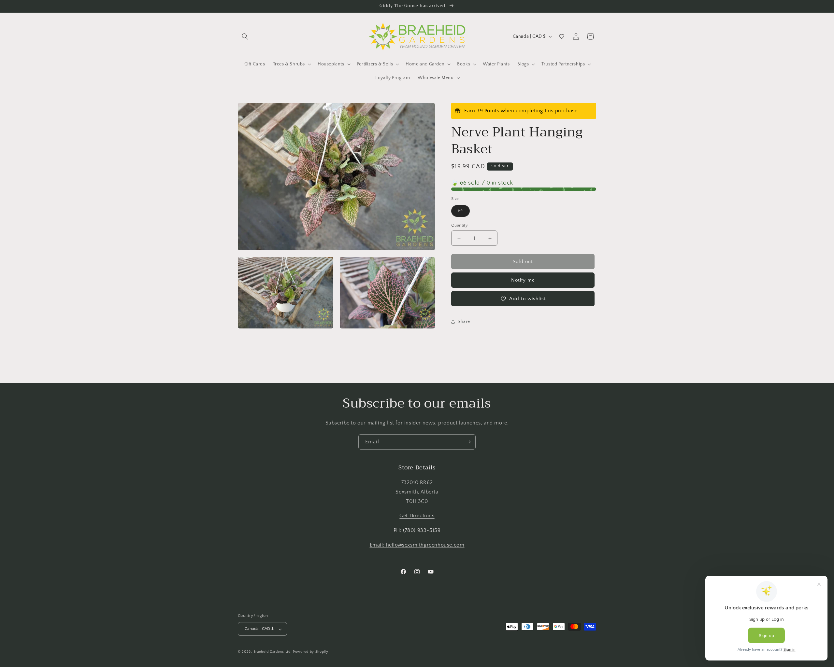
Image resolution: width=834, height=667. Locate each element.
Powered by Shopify (310, 652)
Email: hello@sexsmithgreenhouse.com (417, 545)
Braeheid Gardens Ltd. (272, 652)
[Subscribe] (468, 442)
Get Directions (416, 516)
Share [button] (464, 321)
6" (464, 212)
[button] (245, 36)
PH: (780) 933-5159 (417, 531)
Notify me (523, 280)
